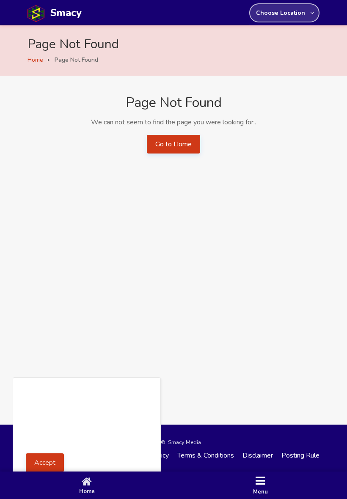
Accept (44, 462)
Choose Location (280, 12)
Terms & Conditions (205, 455)
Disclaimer (257, 455)
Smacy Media (184, 442)
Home (35, 60)
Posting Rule (300, 455)
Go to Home (173, 144)
